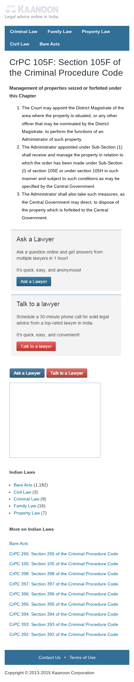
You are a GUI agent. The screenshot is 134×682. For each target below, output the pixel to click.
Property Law (96, 31)
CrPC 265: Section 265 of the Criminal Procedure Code (63, 553)
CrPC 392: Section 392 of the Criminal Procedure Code (63, 634)
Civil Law (19, 43)
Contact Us (49, 657)
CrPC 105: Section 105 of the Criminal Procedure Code (63, 563)
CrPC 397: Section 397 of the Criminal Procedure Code (63, 583)
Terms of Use (82, 657)
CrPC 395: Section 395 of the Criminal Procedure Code (63, 604)
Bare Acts (50, 43)
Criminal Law (23, 31)
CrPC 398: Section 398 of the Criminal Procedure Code (63, 573)
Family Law (60, 31)
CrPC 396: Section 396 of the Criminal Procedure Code (63, 593)
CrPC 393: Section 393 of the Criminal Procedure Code (63, 624)
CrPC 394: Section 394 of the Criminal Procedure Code (63, 614)
